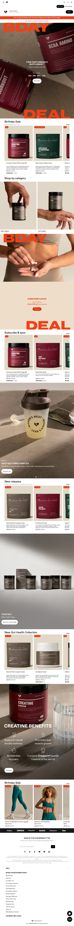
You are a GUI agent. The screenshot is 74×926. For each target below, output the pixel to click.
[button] (33, 117)
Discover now (7, 471)
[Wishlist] (68, 2)
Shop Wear (43, 113)
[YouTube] (39, 852)
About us (8, 909)
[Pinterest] (44, 852)
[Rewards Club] (69, 919)
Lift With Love (10, 881)
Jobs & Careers (10, 907)
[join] (53, 846)
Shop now (37, 309)
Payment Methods (13, 916)
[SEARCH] (64, 2)
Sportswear (68, 6)
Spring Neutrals (10, 888)
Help (8, 868)
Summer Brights (10, 894)
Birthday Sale (10, 901)
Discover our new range (9, 622)
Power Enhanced (11, 886)
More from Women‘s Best (16, 873)
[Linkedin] (49, 852)
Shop (67, 124)
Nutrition (60, 6)
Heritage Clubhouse (11, 896)
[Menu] (3, 2)
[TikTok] (30, 852)
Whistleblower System (12, 912)
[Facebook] (34, 852)
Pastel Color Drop (11, 899)
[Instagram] (25, 852)
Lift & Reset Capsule (12, 883)
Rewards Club (10, 904)
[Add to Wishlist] (31, 815)
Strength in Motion (11, 891)
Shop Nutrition (32, 113)
